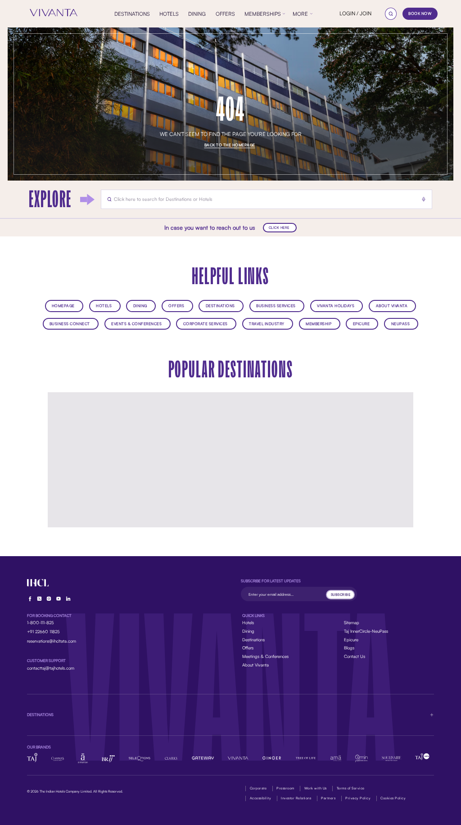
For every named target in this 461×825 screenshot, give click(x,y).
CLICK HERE (279, 227)
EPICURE (361, 323)
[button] (230, 714)
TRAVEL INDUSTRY (267, 323)
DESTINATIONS (220, 305)
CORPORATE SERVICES (205, 323)
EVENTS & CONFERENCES (136, 323)
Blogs (349, 647)
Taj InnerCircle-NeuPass (366, 631)
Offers (247, 647)
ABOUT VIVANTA (392, 305)
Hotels (248, 622)
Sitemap (351, 622)
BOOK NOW (419, 13)
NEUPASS (400, 323)
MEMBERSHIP (318, 323)
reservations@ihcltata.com (51, 641)
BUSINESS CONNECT (70, 323)
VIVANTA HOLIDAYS (335, 305)
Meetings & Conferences (265, 656)
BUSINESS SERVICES (276, 305)
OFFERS (176, 305)
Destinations (253, 639)
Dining (248, 631)
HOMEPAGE (63, 305)
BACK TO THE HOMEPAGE (229, 144)
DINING (140, 305)
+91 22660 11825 (43, 631)
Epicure (351, 639)
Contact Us (354, 656)
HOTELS (104, 305)
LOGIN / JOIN (355, 13)
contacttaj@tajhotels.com (50, 668)
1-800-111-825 (40, 622)
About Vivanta (255, 664)
